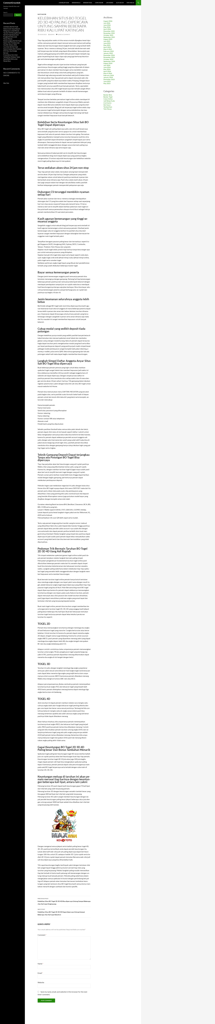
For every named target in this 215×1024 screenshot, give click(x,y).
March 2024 (107, 73)
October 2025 (108, 35)
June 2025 (107, 43)
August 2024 (107, 63)
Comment (42, 935)
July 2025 (106, 41)
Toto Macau (130, 2)
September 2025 (109, 37)
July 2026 (106, 23)
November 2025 (109, 33)
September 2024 (109, 61)
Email (40, 973)
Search (5, 12)
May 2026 (106, 27)
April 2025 (107, 47)
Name (40, 964)
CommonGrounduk (11, 2)
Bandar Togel (87, 2)
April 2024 (107, 71)
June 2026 (107, 25)
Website (41, 982)
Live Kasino (109, 2)
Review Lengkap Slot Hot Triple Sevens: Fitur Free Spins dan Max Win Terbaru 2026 (12, 43)
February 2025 (108, 51)
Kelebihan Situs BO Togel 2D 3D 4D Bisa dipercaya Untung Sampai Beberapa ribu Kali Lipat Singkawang (64, 901)
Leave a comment (64, 34)
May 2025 (106, 45)
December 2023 (109, 79)
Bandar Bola (76, 2)
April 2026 (107, 29)
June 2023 (107, 81)
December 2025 (109, 31)
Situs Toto (6, 83)
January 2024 (108, 77)
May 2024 (106, 69)
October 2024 (108, 59)
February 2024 (108, 75)
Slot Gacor (120, 2)
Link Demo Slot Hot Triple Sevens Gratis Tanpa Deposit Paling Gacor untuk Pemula (11, 29)
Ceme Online (99, 2)
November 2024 (109, 57)
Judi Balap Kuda (64, 2)
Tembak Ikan (107, 107)
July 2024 (106, 65)
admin (52, 34)
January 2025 (108, 53)
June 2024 (107, 67)
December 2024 (109, 55)
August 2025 (107, 39)
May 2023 (106, 83)
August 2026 (107, 21)
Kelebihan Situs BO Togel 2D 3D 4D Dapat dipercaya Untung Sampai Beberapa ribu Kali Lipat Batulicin (61, 912)
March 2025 (107, 49)
